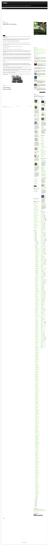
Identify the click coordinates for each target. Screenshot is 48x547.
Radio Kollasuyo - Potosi (36, 221)
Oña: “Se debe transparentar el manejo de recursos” (37, 490)
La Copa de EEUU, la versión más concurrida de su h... (37, 275)
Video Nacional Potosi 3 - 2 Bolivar (37, 460)
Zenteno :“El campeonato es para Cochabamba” (37, 380)
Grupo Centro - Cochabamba (35, 217)
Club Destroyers (42, 252)
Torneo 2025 (42, 335)
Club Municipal (42, 257)
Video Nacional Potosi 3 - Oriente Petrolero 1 (37, 317)
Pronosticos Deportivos (43, 314)
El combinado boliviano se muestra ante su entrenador (37, 258)
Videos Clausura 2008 (43, 343)
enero (35, 498)
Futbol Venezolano (43, 295)
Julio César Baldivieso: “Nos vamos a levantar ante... (37, 326)
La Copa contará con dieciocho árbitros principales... (37, 256)
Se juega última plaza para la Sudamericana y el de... (37, 362)
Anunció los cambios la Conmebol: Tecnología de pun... (37, 290)
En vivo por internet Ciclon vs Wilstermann (37, 480)
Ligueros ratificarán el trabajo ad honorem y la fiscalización (40, 57)
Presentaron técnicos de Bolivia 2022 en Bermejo (37, 419)
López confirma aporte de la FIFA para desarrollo (37, 454)
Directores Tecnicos (43, 280)
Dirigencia (24, 7)
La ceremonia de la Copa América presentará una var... (37, 281)
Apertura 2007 (42, 214)
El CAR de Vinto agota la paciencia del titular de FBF (37, 444)
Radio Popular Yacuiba (36, 215)
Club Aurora (42, 248)
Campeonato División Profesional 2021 (43, 232)
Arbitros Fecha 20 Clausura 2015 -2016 (36, 482)
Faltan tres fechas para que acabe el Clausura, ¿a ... (37, 486)
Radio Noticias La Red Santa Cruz (36, 227)
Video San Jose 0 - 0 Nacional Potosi (37, 371)
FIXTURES (32, 7)
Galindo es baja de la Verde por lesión (37, 354)
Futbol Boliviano (36, 99)
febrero (36, 497)
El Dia (38, 511)
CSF (41, 278)
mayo (35, 247)
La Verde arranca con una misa (37, 344)
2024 (35, 233)
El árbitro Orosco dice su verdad (37, 338)
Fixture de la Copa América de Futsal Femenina (45, 196)
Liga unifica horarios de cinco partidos (37, 450)
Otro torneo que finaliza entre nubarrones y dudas (37, 334)
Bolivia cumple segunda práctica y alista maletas (37, 348)
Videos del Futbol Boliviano (43, 107)
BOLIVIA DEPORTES (43, 173)
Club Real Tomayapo (43, 261)
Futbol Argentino (42, 291)
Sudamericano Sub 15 (43, 326)
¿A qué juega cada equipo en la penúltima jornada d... (37, 404)
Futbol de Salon (42, 292)
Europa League (42, 286)
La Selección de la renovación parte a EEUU (37, 328)
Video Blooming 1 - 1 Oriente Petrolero (37, 461)
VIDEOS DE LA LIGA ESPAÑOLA (43, 153)
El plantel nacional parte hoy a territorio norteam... (37, 350)
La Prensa (43, 509)
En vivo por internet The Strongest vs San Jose (37, 474)
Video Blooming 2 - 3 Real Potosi (37, 312)
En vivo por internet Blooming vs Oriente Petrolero (37, 472)
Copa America (42, 274)
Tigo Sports (42, 332)
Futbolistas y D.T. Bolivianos (36, 105)
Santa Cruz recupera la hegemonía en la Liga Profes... (37, 467)
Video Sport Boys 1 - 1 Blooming (37, 373)
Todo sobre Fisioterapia (42, 127)
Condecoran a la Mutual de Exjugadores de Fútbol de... (37, 430)
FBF (29, 7)
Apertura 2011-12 (43, 217)
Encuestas (42, 283)
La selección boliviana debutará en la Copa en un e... (37, 252)
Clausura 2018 (42, 242)
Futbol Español (35, 183)
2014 (35, 500)
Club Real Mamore (43, 259)
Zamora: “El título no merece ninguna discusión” (37, 384)
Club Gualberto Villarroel (43, 254)
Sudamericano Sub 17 (43, 327)
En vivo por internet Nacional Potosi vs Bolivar (37, 476)
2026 (35, 231)
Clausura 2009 (42, 235)
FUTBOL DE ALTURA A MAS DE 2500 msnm (43, 203)
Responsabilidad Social (43, 315)
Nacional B (42, 159)
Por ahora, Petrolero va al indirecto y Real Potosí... (37, 322)
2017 (35, 239)
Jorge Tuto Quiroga (43, 117)
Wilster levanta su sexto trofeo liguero (37, 378)
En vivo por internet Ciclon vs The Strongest (37, 343)
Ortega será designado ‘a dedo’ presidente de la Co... (37, 458)
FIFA (41, 289)
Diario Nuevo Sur (35, 511)
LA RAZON (42, 137)
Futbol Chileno (35, 182)
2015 (35, 499)
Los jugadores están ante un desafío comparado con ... (37, 402)
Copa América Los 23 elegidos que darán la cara (37, 305)
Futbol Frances (35, 179)
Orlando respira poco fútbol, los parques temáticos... (37, 250)
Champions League (43, 233)
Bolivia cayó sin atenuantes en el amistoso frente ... (37, 288)
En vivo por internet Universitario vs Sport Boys (37, 478)
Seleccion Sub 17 (43, 322)
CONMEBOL (42, 145)
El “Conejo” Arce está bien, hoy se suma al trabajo (37, 352)
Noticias (42, 311)
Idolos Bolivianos (43, 296)
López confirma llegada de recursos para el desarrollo (37, 442)
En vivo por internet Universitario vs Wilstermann (37, 330)
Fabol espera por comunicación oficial (37, 248)
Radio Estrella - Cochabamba (35, 219)
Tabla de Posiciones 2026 (40, 7)
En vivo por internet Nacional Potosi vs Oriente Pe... (37, 336)
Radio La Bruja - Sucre (36, 209)
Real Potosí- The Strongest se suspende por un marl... (37, 388)
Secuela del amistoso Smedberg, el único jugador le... (37, 277)
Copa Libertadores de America (14, 7)
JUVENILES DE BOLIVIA (42, 301)
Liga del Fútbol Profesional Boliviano (43, 304)
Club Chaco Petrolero (43, 250)
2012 (35, 502)
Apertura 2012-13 (43, 218)
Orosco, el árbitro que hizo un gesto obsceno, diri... (37, 303)
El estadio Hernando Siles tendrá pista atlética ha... (37, 440)
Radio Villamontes (36, 214)
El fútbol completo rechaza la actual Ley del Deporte (37, 494)
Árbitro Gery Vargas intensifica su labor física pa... (37, 421)
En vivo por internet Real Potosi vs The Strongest (37, 394)
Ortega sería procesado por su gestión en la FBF (37, 492)
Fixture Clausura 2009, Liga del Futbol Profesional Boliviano (41, 80)
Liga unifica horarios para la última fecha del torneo (37, 360)
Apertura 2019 (42, 224)
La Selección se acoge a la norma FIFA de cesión (37, 370)
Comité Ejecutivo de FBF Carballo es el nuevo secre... (37, 368)
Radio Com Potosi (36, 207)
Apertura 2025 (42, 227)
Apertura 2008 (42, 215)
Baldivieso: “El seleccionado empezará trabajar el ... (37, 433)
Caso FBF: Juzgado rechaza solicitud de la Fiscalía (37, 423)
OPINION (42, 136)
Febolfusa (42, 288)
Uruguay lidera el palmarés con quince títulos (36, 265)
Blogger (26, 542)
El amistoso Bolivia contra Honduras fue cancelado (37, 427)
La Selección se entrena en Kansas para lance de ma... (37, 309)
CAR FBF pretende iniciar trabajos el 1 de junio (37, 446)
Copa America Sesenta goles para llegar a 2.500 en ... (37, 267)
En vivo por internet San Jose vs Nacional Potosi (37, 396)
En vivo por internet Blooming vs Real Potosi (37, 332)
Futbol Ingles (35, 180)
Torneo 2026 (45, 7)
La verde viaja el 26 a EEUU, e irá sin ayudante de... (37, 488)
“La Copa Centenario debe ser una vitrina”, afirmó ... (37, 412)
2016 (35, 240)
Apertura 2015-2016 (43, 220)
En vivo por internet (36, 178)
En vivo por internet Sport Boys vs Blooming (37, 392)
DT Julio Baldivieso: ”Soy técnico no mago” (37, 286)
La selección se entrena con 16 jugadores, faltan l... (37, 358)
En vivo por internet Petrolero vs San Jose (37, 340)
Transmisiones (3, 8)
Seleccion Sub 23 (43, 325)
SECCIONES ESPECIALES (42, 318)
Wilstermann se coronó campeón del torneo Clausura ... (37, 390)
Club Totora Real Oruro (43, 267)
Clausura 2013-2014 (43, 239)
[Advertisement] (24, 15)
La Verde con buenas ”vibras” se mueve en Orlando (37, 263)
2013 (35, 501)
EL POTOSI (42, 139)
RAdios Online (35, 212)
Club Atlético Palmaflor (35, 162)
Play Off (42, 313)
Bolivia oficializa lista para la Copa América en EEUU (37, 410)
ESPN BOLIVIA (42, 146)
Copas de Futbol (36, 171)
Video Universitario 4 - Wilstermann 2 (37, 315)
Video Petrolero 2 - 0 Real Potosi (37, 470)
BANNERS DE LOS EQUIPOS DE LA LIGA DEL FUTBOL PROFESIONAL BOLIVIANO (41, 63)
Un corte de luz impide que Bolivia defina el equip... (37, 292)
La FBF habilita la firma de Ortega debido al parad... (37, 356)
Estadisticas (42, 144)
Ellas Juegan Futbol (43, 194)
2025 (35, 232)
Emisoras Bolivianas (36, 211)
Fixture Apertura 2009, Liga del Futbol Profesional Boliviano (41, 87)
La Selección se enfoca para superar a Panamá (37, 279)
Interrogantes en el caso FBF (37, 469)
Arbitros (42, 228)
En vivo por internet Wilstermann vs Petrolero (37, 398)
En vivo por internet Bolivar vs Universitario (37, 425)
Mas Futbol (42, 305)
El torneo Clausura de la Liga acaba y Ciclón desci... (37, 324)
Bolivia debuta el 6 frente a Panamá (37, 406)
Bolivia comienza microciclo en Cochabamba (36, 375)
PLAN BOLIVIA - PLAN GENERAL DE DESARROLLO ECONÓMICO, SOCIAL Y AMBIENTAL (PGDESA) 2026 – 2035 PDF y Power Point (43, 171)
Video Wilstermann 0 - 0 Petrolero (37, 385)
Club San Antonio (43, 263)
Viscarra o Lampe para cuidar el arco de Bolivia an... (37, 307)
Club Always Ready (43, 246)
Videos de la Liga (36, 199)
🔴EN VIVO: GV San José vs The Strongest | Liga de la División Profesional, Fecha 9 (40, 54)
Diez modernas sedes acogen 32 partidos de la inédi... (37, 268)
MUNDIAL (36, 7)
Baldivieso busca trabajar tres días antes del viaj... (37, 438)
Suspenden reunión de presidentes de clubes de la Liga (37, 436)
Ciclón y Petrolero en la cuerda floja (37, 366)
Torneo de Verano (43, 338)
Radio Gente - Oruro (36, 206)
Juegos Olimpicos (43, 299)
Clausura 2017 (42, 241)
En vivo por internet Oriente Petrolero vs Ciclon (37, 400)
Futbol (5, 3)
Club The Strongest (8, 7)
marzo (35, 496)
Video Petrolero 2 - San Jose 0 (37, 310)
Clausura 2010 (42, 236)
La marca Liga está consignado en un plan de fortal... (37, 272)
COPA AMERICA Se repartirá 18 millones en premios (37, 414)
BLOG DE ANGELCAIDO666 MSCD (43, 168)
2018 (35, 238)
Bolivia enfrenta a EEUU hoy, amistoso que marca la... (37, 297)
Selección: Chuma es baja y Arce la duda (37, 431)
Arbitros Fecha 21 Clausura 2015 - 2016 (37, 408)
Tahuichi (42, 331)
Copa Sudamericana (20, 7)
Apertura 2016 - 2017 (43, 221)
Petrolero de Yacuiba (43, 312)
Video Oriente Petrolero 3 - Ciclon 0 (37, 382)
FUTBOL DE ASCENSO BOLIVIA (43, 183)
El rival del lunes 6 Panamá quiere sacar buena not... (37, 261)
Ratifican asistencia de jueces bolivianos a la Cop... (37, 301)
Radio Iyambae (35, 224)
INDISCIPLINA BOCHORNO (42, 298)
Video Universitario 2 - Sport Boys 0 (37, 462)
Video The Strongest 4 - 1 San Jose (37, 464)
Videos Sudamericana (43, 347)
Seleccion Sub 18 (43, 323)
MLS (41, 306)
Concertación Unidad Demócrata (43, 112)
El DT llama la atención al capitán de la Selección (37, 364)
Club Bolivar (3, 7)
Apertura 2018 (42, 223)
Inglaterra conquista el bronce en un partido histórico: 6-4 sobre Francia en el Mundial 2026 (40, 52)
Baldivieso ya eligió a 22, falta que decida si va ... (37, 417)
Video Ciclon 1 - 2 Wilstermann (36, 465)
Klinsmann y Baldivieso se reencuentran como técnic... (37, 294)
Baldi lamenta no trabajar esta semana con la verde (36, 456)
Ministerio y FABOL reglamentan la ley (37, 341)
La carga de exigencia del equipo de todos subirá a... (37, 254)
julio (35, 245)
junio (35, 246)
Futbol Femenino (43, 293)
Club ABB (42, 245)
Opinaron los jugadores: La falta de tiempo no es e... (37, 346)
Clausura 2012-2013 (43, 238)
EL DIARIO (42, 140)
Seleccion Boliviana (43, 319)
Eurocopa (42, 285)
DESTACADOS (42, 279)
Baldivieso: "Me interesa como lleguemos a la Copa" (36, 284)
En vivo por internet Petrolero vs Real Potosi (37, 484)
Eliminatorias (27, 7)
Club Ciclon (42, 251)
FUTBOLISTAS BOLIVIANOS (42, 156)
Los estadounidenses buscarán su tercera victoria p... (37, 299)
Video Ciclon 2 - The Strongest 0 (37, 320)
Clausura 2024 (42, 244)
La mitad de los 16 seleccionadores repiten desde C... (37, 270)
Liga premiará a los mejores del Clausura (37, 319)
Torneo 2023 (42, 334)
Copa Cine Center (43, 275)
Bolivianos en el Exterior (43, 230)
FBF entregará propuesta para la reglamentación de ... (37, 448)
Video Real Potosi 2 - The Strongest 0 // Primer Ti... (37, 377)
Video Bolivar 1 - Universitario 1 (36, 415)
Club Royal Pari (36, 154)
